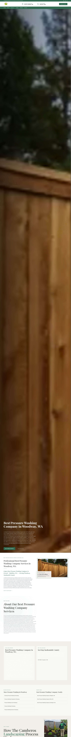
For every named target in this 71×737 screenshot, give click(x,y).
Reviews (21, 7)
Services (12, 7)
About (8, 7)
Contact (25, 7)
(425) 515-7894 (43, 4)
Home (5, 7)
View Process (21, 548)
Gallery (17, 7)
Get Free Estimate (9, 548)
